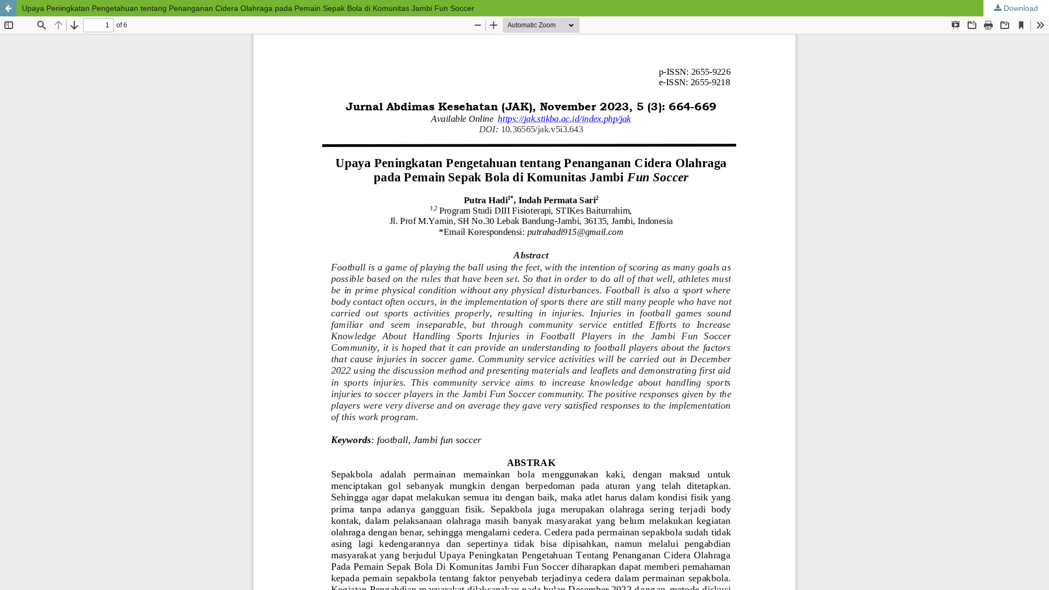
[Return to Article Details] (8, 8)
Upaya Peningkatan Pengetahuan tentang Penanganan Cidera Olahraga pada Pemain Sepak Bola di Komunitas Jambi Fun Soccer (248, 8)
